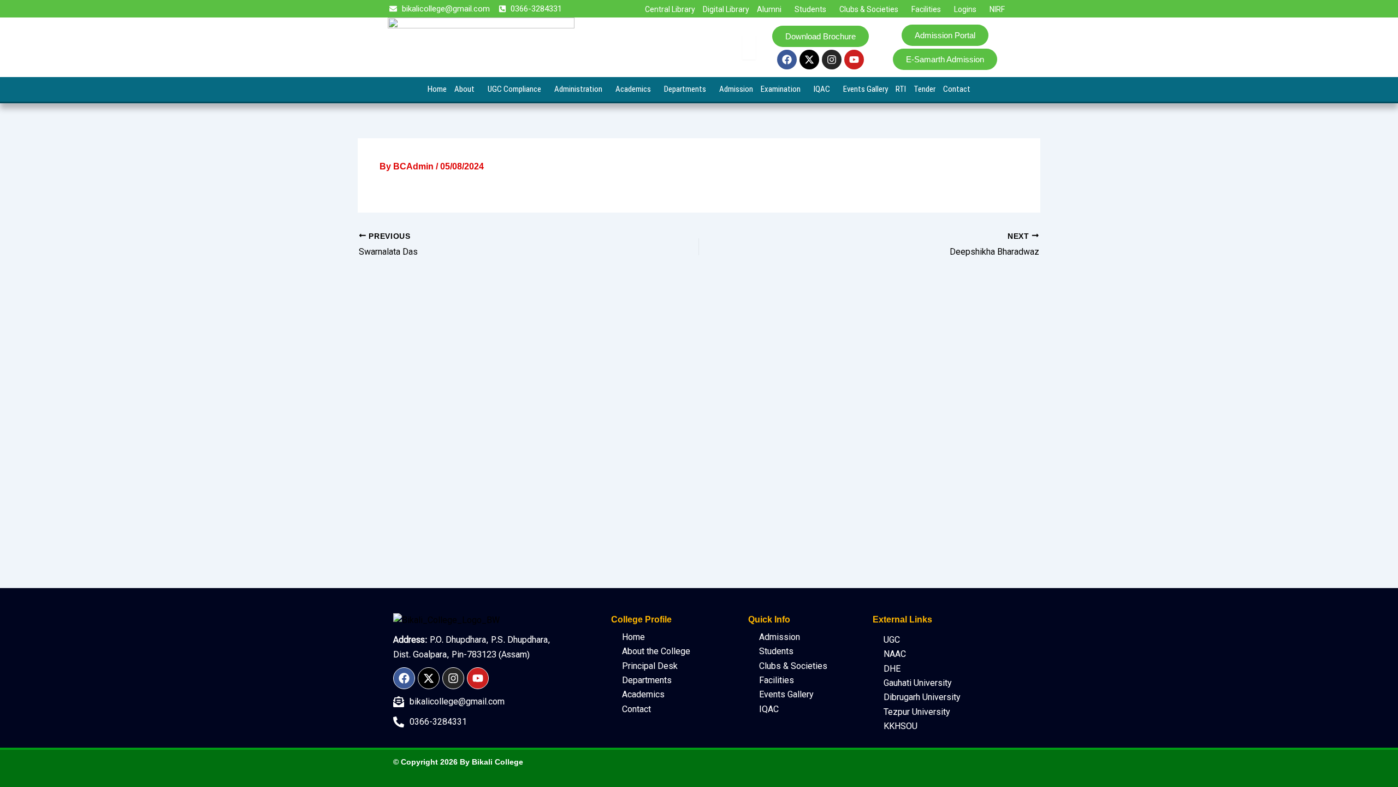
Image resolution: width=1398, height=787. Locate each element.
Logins (965, 9)
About (464, 89)
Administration (578, 89)
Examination (781, 89)
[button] (772, 9)
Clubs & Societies (868, 9)
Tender (924, 89)
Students (810, 9)
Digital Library (726, 9)
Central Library (670, 9)
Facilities (926, 9)
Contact (956, 89)
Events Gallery (865, 89)
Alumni (769, 9)
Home (437, 89)
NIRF (997, 9)
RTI (901, 89)
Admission (736, 89)
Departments (685, 89)
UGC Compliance (514, 89)
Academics (633, 89)
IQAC (822, 89)
